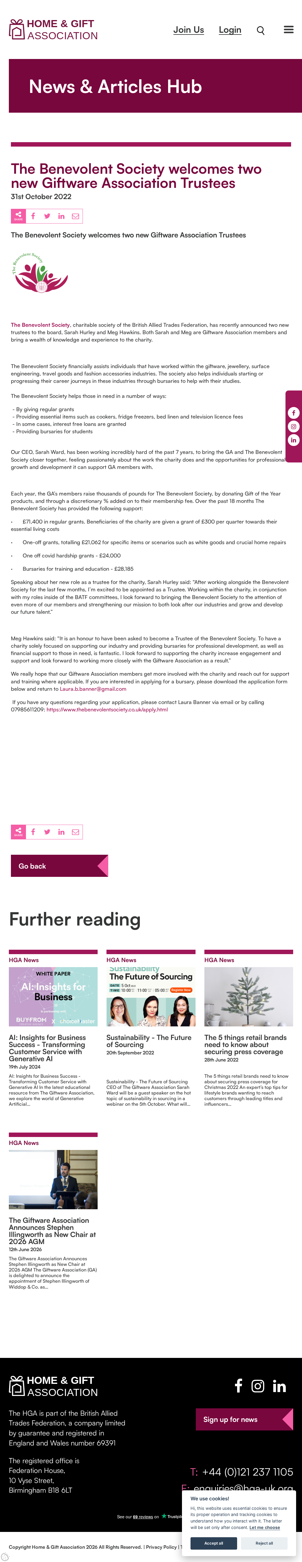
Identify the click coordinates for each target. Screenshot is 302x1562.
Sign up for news (230, 1419)
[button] (288, 29)
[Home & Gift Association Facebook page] (238, 1386)
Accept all (213, 1543)
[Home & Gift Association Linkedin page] (279, 1386)
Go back (32, 866)
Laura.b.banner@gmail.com (93, 688)
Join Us (188, 29)
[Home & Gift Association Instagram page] (258, 1386)
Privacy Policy (161, 1547)
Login (230, 29)
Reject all (264, 1543)
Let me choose (265, 1527)
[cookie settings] (5, 1556)
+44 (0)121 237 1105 (247, 1471)
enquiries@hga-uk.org (243, 1488)
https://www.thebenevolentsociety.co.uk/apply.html (107, 709)
